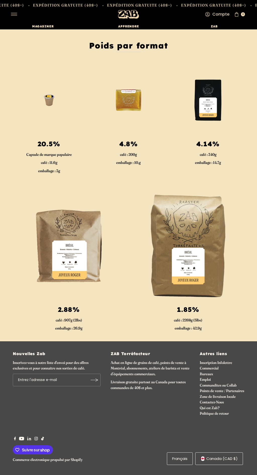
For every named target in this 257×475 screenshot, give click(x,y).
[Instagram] (36, 439)
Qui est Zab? (210, 407)
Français (179, 458)
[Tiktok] (42, 439)
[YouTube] (21, 439)
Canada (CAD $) (222, 458)
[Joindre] (94, 380)
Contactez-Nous (212, 402)
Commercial (209, 368)
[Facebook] (15, 439)
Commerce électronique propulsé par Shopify (48, 459)
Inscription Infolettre (216, 362)
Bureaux (206, 373)
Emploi (205, 379)
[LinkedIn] (29, 439)
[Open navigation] (14, 14)
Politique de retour (214, 413)
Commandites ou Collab (218, 385)
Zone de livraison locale (218, 396)
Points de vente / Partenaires (222, 390)
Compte (220, 14)
